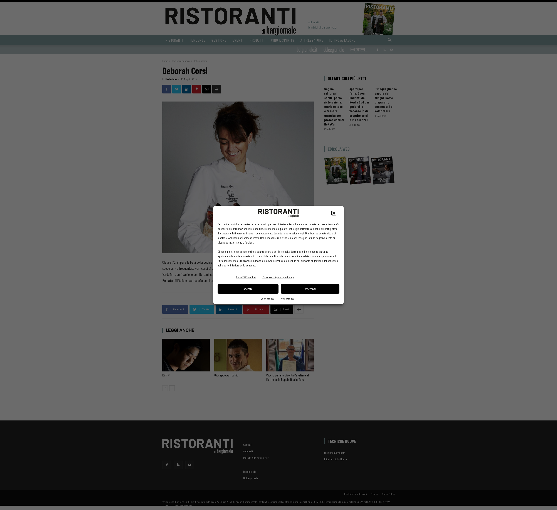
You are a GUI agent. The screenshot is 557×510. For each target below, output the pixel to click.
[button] (334, 213)
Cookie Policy (267, 298)
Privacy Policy (287, 298)
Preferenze (310, 289)
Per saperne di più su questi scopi (278, 276)
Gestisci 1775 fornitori (246, 276)
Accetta (248, 289)
